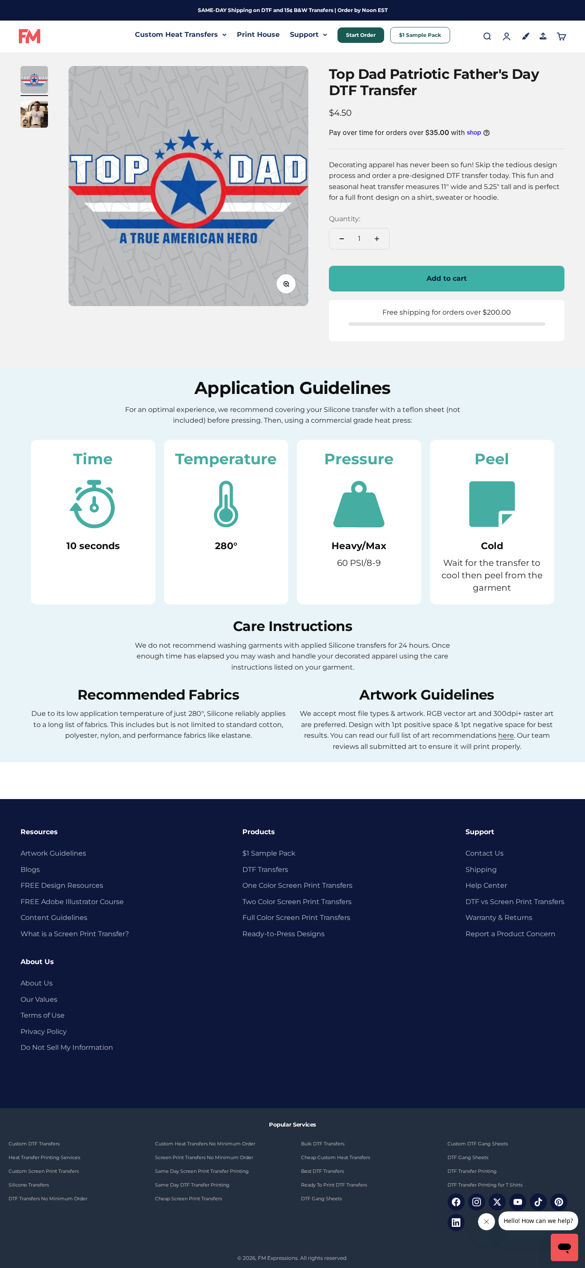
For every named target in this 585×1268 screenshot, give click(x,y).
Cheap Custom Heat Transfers (335, 1157)
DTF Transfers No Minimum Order (48, 1199)
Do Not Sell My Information (67, 1047)
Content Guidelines (54, 917)
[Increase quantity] (376, 238)
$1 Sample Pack (420, 35)
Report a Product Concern (510, 934)
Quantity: (344, 219)
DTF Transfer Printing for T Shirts (485, 1185)
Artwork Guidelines (53, 853)
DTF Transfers (265, 869)
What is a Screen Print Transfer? (75, 934)
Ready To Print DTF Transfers (334, 1185)
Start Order (361, 35)
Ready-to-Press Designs (283, 934)
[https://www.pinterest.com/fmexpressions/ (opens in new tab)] (558, 1202)
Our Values (39, 999)
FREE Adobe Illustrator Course (72, 902)
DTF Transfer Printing (472, 1171)
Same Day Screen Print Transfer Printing (202, 1171)
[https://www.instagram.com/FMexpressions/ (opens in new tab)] (476, 1202)
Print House (258, 34)
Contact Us (485, 853)
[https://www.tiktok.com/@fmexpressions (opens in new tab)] (538, 1202)
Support (304, 34)
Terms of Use (43, 1015)
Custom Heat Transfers (176, 34)
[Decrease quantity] (341, 238)
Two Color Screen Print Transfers (297, 902)
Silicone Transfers (29, 1185)
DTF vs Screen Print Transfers (515, 902)
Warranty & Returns (499, 917)
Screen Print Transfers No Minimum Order (204, 1157)
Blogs (30, 869)
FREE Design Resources (62, 885)
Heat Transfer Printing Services (44, 1157)
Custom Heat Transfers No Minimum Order (205, 1144)
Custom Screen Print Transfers (44, 1171)
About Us (37, 983)
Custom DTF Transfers (34, 1144)
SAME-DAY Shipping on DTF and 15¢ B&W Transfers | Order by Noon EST (293, 10)
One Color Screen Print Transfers (297, 885)
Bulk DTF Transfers (322, 1144)
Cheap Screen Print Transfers (188, 1199)
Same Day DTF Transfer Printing (192, 1185)
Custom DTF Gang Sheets (478, 1144)
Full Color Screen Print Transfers (296, 917)
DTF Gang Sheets (321, 1199)
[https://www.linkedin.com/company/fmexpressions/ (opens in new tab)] (456, 1222)
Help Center (486, 885)
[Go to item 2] (34, 115)
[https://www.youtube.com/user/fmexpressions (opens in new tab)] (517, 1202)
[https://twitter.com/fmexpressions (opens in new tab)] (497, 1202)
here (506, 735)
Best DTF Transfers (322, 1171)
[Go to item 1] (34, 81)
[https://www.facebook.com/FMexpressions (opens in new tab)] (456, 1202)
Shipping (481, 869)
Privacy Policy (44, 1032)
